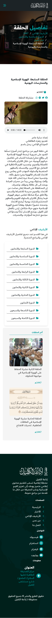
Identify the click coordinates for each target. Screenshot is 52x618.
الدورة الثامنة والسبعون (23, 318)
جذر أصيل (39, 40)
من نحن (36, 520)
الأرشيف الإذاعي (40, 33)
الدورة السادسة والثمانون (31, 36)
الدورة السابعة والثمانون (23, 248)
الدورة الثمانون (27, 302)
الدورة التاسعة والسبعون (22, 310)
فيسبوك (34, 537)
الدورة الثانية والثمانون (23, 287)
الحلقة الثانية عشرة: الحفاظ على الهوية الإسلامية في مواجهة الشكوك (27, 372)
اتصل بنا (36, 525)
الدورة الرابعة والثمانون (23, 271)
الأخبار (38, 511)
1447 (25, 33)
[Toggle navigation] (5, 5)
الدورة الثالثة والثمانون (23, 279)
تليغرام (34, 549)
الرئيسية (36, 507)
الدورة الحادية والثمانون (23, 294)
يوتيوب (34, 555)
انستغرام (33, 543)
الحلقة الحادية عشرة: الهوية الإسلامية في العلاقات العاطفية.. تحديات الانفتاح (27, 422)
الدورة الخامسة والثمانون (22, 264)
